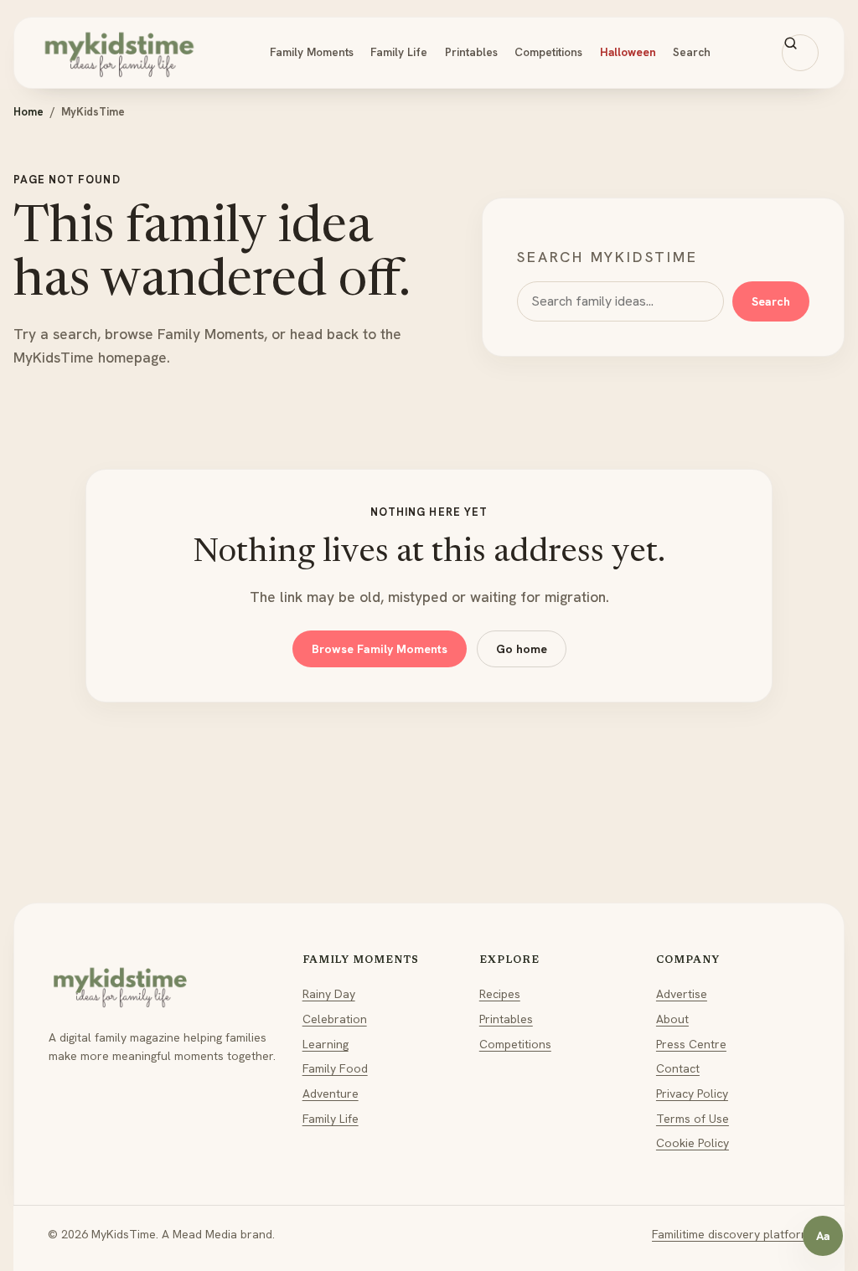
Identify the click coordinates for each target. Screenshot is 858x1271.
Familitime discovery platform (731, 1234)
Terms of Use (692, 1118)
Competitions (548, 51)
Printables (471, 51)
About (672, 1019)
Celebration (334, 1019)
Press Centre (691, 1044)
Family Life (398, 51)
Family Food (335, 1068)
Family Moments (312, 51)
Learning (325, 1044)
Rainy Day (328, 993)
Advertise (681, 993)
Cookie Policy (692, 1142)
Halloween (628, 51)
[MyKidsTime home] (119, 53)
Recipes (499, 993)
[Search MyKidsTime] (800, 52)
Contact (678, 1068)
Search (692, 51)
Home (28, 112)
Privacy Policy (692, 1093)
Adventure (330, 1093)
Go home (521, 648)
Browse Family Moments (379, 648)
